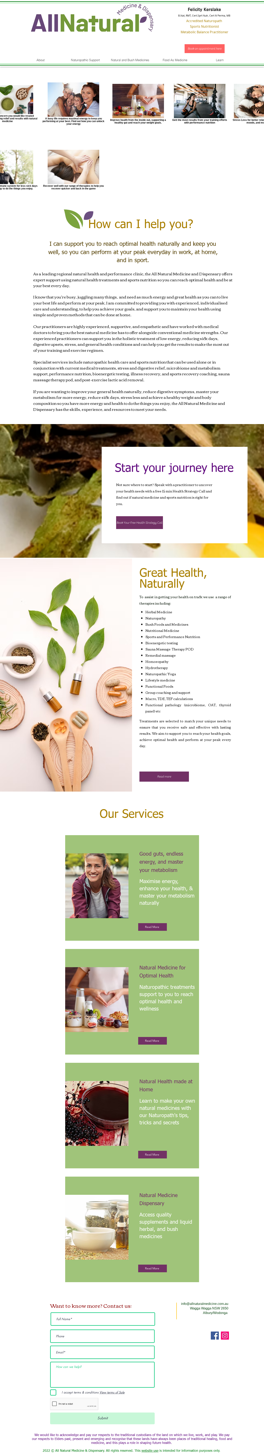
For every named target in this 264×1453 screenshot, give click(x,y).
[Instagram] (225, 1336)
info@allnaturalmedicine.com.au (204, 1304)
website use (149, 1451)
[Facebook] (215, 1336)
